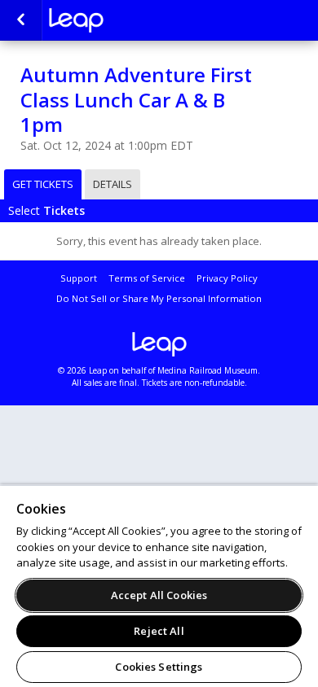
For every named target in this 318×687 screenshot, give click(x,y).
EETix (130, 20)
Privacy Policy (227, 278)
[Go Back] (21, 20)
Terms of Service (146, 278)
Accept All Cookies (159, 595)
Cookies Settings (158, 666)
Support (78, 278)
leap (159, 344)
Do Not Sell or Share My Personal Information (159, 298)
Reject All (158, 631)
